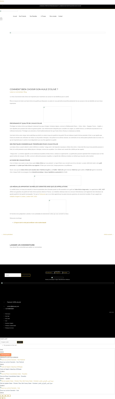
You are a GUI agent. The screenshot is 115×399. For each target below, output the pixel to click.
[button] (23, 16)
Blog (25, 92)
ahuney (2, 1)
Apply (20, 342)
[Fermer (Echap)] (9, 396)
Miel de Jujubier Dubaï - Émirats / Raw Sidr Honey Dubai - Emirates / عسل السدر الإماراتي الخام (26, 383)
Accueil (15, 16)
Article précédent (7, 234)
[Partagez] (6, 396)
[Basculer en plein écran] (4, 396)
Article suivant (109, 234)
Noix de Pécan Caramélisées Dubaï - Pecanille (13, 376)
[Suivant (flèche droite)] (4, 398)
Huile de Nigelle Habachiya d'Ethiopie (10, 369)
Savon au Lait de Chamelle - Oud (9, 390)
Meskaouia (42, 194)
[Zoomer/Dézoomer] (1, 396)
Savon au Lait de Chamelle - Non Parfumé (12, 362)
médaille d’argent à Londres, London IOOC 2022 (23, 196)
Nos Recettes (33, 16)
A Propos (43, 16)
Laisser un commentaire (16, 92)
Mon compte (53, 16)
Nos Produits (22, 16)
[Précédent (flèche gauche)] (1, 398)
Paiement (5, 355)
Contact (60, 16)
